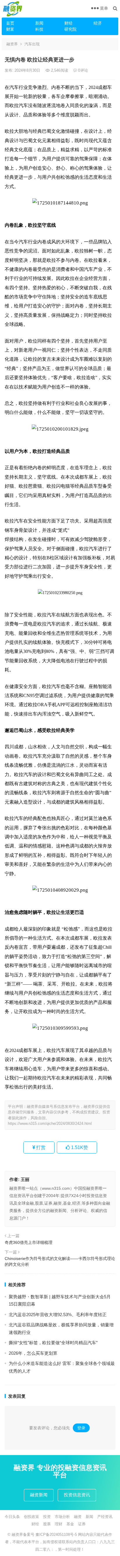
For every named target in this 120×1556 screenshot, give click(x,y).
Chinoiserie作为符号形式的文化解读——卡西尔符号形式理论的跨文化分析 (60, 1261)
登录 (81, 1428)
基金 (70, 1524)
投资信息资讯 (77, 1494)
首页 (10, 23)
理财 (58, 1524)
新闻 (39, 23)
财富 (10, 29)
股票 (47, 1524)
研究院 (70, 29)
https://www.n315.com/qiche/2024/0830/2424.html (50, 1123)
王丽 (25, 1179)
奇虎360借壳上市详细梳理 (28, 1242)
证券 (82, 1524)
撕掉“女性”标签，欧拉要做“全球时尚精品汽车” (53, 1342)
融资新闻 (38, 1494)
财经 (68, 23)
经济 (97, 23)
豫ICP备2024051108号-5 (57, 1534)
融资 (78, 1516)
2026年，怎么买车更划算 (33, 1353)
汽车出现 (32, 44)
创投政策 (31, 1516)
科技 (39, 29)
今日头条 (12, 1516)
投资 (47, 1516)
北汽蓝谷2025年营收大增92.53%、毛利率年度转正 (58, 1314)
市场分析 (62, 1516)
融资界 (12, 44)
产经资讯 (104, 1516)
